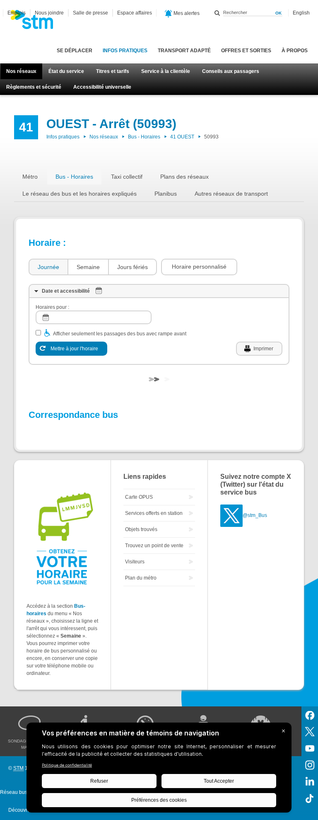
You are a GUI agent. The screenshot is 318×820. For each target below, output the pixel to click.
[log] (94, 317)
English (301, 13)
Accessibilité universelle (102, 87)
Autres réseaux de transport (231, 193)
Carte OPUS (139, 497)
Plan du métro (141, 578)
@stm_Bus (255, 515)
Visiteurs (135, 562)
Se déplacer (74, 50)
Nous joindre (49, 13)
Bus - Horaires (144, 137)
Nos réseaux (21, 71)
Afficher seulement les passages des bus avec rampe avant (119, 334)
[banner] (36, 22)
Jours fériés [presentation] (132, 267)
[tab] (48, 267)
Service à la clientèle (165, 71)
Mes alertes (186, 13)
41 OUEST (182, 137)
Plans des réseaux (184, 176)
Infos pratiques (125, 50)
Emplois (16, 13)
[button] (199, 267)
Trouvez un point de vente (154, 545)
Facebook (309, 714)
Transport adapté (184, 50)
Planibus (165, 193)
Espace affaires (134, 13)
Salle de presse (90, 13)
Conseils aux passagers (230, 71)
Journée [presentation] (48, 267)
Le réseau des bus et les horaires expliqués (79, 193)
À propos (295, 50)
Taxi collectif (126, 176)
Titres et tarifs (112, 71)
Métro (30, 176)
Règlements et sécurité (33, 87)
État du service (66, 71)
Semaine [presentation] (88, 267)
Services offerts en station (154, 513)
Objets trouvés (141, 529)
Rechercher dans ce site (217, 13)
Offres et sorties (246, 50)
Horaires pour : (52, 307)
